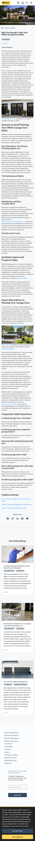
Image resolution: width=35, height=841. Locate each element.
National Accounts (10, 760)
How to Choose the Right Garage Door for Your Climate (16, 500)
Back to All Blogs (10, 28)
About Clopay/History (11, 732)
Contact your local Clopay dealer (11, 404)
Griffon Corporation (11, 741)
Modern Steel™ (6, 345)
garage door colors (21, 278)
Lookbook (7, 749)
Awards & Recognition (11, 738)
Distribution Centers (11, 755)
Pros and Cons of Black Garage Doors (16, 681)
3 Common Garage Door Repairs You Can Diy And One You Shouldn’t (17, 567)
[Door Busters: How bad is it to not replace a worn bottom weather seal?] (17, 612)
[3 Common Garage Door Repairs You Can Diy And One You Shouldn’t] (17, 554)
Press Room (8, 744)
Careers (7, 752)
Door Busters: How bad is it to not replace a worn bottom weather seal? (17, 624)
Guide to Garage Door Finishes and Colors (14, 508)
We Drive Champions (11, 735)
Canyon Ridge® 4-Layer (9, 119)
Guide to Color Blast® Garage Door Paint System (17, 504)
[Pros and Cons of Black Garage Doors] (17, 669)
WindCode (7, 763)
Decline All (17, 837)
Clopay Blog (8, 746)
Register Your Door (10, 757)
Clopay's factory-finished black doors (13, 221)
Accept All (17, 831)
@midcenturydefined (8, 349)
